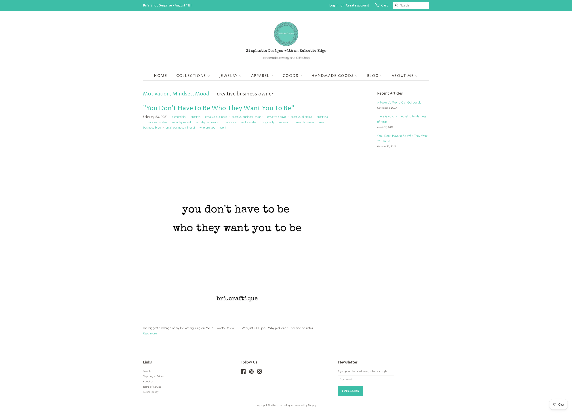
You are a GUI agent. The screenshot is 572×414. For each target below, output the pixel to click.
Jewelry (229, 75)
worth (223, 127)
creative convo (276, 116)
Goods (291, 75)
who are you (207, 127)
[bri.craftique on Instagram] (259, 372)
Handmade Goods (333, 75)
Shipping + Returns (153, 376)
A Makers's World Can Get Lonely (399, 102)
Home (160, 75)
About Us (148, 381)
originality (268, 122)
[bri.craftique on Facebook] (243, 372)
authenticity (179, 116)
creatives (322, 116)
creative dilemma (301, 116)
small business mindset (180, 127)
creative (195, 116)
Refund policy (150, 392)
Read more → (152, 333)
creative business (216, 116)
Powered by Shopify (305, 405)
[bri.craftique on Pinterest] (251, 372)
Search (147, 371)
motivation (230, 122)
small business (305, 122)
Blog (373, 75)
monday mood (181, 122)
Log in (334, 5)
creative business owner (247, 116)
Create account (357, 5)
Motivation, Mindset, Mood (176, 94)
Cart (384, 5)
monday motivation (207, 122)
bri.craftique (285, 405)
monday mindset (157, 122)
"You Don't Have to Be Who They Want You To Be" (218, 108)
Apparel (261, 75)
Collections (191, 75)
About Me (403, 75)
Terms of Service (152, 387)
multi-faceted (249, 122)
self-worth (285, 122)
